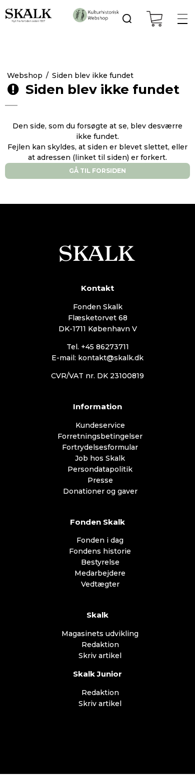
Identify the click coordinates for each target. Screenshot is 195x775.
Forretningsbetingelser (100, 436)
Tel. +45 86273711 (97, 346)
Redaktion (100, 644)
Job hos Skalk (100, 458)
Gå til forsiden (97, 170)
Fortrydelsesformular (100, 447)
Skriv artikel (100, 655)
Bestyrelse (100, 562)
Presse (100, 480)
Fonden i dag (100, 540)
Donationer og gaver (100, 491)
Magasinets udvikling (100, 633)
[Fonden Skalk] (28, 14)
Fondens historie (100, 551)
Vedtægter (100, 584)
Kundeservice (100, 425)
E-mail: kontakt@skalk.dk (98, 357)
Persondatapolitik (100, 469)
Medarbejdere (100, 573)
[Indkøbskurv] (154, 18)
